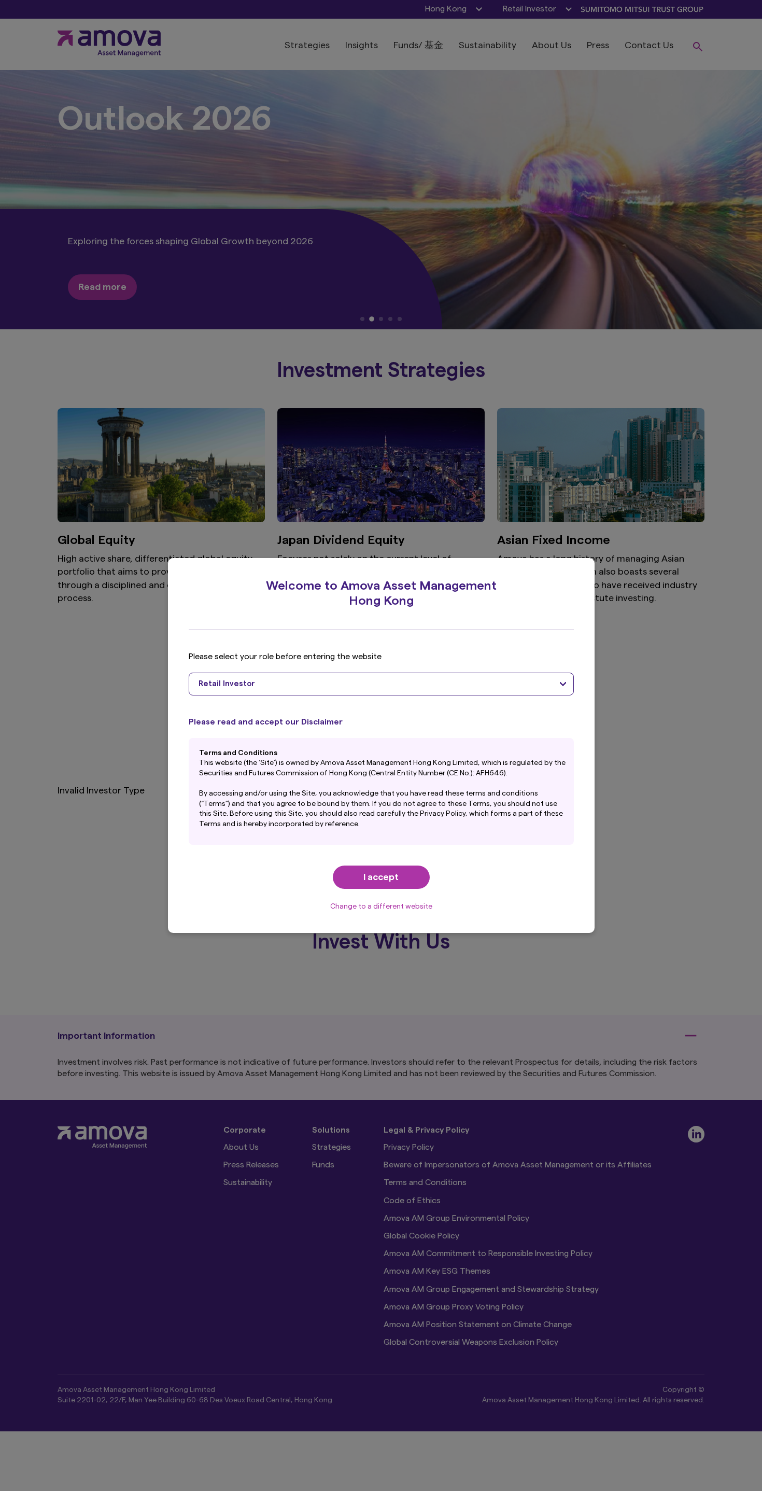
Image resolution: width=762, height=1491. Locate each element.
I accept (381, 877)
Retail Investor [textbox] (227, 684)
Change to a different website (381, 906)
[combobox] (381, 684)
